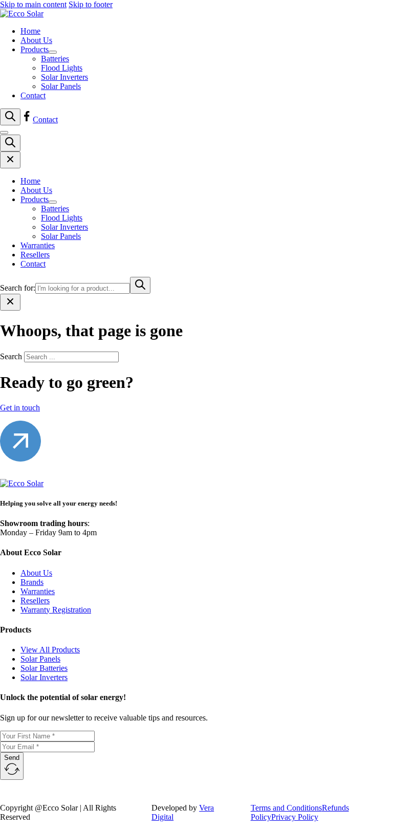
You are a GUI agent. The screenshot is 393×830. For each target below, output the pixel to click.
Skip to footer (91, 4)
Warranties (37, 245)
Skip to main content (33, 4)
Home (30, 31)
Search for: (17, 287)
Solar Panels (61, 86)
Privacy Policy (294, 817)
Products (34, 49)
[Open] (10, 116)
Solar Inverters (64, 77)
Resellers (35, 254)
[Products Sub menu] (53, 52)
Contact (33, 95)
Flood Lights (61, 67)
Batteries (55, 58)
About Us (36, 40)
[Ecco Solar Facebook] (26, 119)
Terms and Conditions (286, 807)
